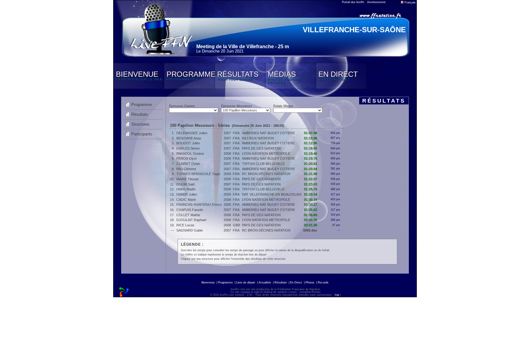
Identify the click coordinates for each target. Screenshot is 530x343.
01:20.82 (310, 164)
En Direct (296, 282)
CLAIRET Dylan (188, 164)
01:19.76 (310, 158)
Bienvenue (208, 282)
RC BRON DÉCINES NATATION (266, 174)
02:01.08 (310, 225)
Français (410, 2)
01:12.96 (310, 143)
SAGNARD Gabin (189, 230)
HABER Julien (186, 194)
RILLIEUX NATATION (258, 138)
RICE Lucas (185, 225)
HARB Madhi (185, 189)
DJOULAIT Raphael (191, 220)
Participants (141, 134)
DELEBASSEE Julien (191, 133)
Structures (140, 124)
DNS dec (310, 230)
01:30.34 (310, 199)
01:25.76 (310, 189)
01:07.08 (310, 133)
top (337, 294)
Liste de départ (245, 282)
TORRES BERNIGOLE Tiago (198, 174)
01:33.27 (310, 204)
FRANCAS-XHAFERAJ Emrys (199, 204)
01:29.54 (310, 194)
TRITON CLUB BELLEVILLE (263, 164)
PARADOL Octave (190, 153)
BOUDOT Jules (188, 143)
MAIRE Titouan (187, 179)
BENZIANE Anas (188, 138)
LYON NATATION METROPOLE (266, 153)
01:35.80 (310, 215)
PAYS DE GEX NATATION (261, 148)
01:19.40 (310, 153)
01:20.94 (310, 169)
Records (323, 282)
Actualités (265, 282)
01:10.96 (310, 138)
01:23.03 (310, 184)
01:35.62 (310, 210)
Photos (309, 282)
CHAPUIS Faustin (189, 210)
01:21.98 (310, 174)
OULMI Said (185, 184)
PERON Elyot (186, 158)
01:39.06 (310, 220)
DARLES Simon (188, 148)
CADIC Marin (186, 199)
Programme (141, 104)
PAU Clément (186, 169)
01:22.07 (310, 179)
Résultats (139, 114)
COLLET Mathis (188, 215)
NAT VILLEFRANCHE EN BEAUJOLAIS (271, 194)
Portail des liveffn (353, 2)
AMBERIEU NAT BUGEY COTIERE (268, 133)
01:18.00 (310, 148)
